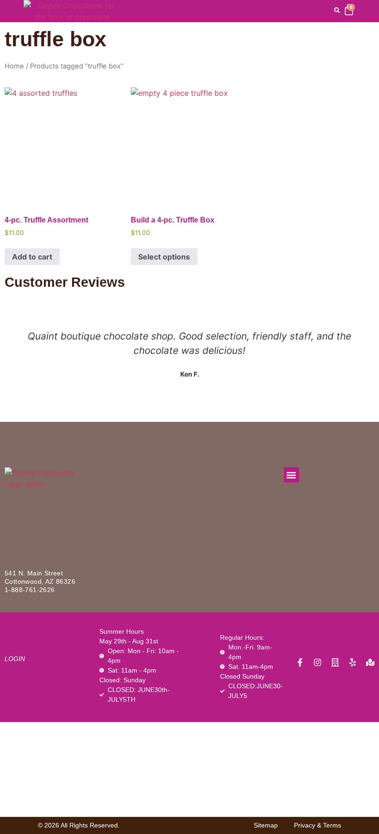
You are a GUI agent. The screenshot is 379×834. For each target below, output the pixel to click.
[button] (337, 10)
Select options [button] (164, 256)
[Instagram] (317, 662)
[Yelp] (352, 662)
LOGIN (15, 658)
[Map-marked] (370, 662)
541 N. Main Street (34, 573)
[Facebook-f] (300, 662)
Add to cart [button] (32, 256)
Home (14, 66)
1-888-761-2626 (30, 589)
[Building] (335, 662)
